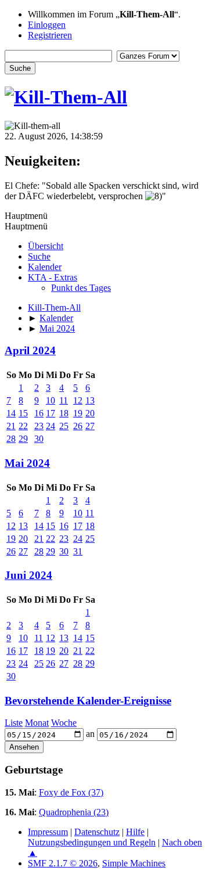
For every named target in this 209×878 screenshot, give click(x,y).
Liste (14, 723)
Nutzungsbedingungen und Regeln (92, 842)
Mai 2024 (27, 463)
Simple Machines (133, 863)
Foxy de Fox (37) (71, 792)
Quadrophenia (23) (74, 812)
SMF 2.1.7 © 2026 (63, 863)
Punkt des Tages (81, 288)
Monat (37, 723)
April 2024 (30, 350)
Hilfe (135, 832)
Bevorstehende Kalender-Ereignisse (88, 701)
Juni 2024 (28, 575)
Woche (64, 723)
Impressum (48, 832)
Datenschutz (97, 832)
